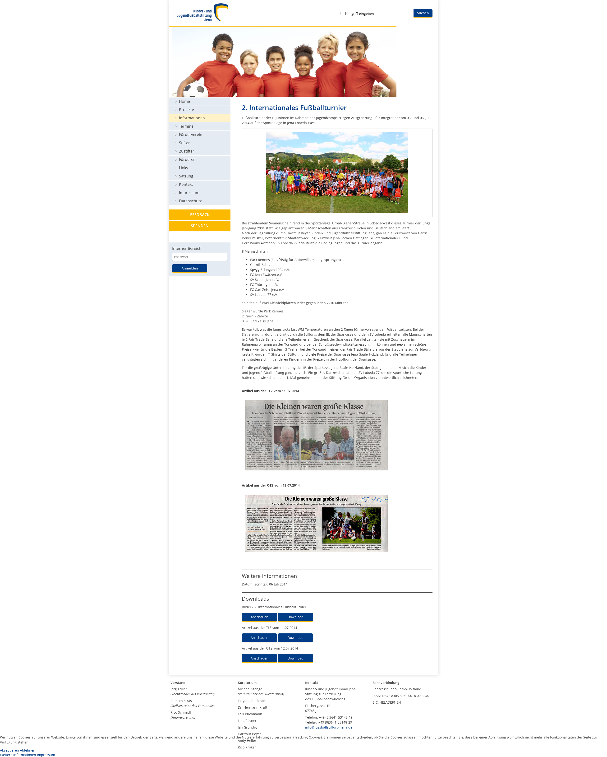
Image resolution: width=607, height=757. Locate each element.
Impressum (46, 754)
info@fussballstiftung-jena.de (328, 727)
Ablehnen (27, 750)
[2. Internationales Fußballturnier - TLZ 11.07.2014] (316, 476)
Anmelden (190, 268)
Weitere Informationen (18, 754)
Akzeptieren (9, 750)
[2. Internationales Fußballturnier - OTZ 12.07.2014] (316, 557)
